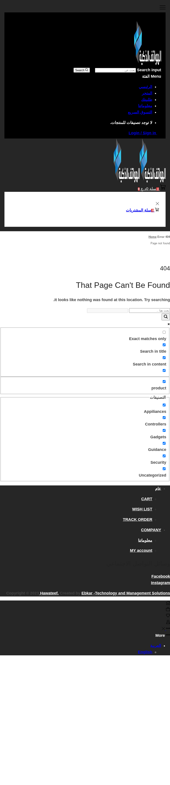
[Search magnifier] (166, 317)
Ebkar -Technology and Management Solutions (125, 593)
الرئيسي (145, 87)
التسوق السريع (140, 112)
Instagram (160, 583)
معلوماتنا (145, 106)
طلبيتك (146, 99)
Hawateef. (49, 593)
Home (152, 237)
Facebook (160, 576)
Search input (149, 70)
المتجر (147, 93)
